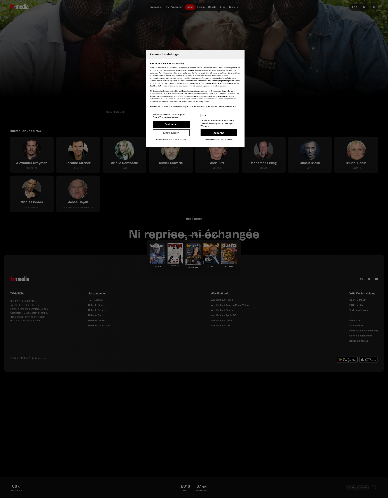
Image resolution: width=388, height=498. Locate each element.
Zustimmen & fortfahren (171, 124)
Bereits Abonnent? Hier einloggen (219, 139)
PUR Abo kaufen (219, 132)
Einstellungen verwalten (171, 132)
